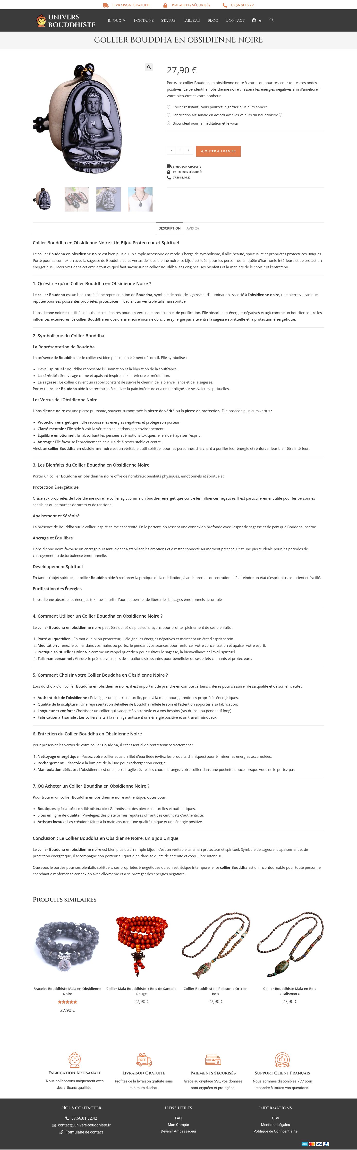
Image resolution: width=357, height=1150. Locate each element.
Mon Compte (178, 1125)
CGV (275, 1118)
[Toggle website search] (271, 20)
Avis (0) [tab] (193, 228)
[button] (149, 67)
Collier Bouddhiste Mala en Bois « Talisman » (289, 991)
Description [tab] (170, 228)
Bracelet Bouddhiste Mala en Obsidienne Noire (67, 991)
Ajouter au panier (218, 151)
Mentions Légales (275, 1125)
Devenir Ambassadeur (178, 1131)
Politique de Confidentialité (276, 1131)
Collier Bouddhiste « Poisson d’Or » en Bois (215, 991)
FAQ (178, 1118)
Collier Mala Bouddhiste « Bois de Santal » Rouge (141, 991)
